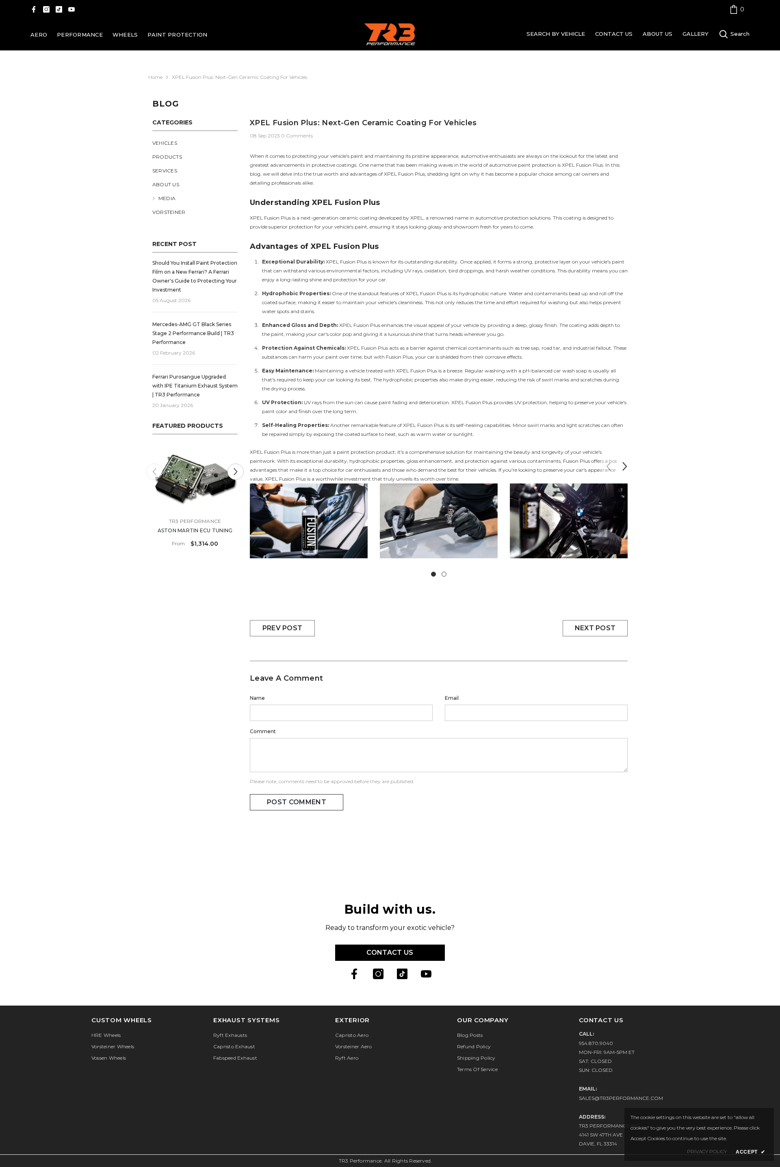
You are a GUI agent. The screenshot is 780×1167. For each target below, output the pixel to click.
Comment (263, 731)
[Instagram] (46, 9)
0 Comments (297, 136)
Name (257, 698)
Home (155, 77)
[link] (737, 9)
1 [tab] (433, 574)
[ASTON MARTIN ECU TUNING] (195, 478)
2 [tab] (444, 574)
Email (452, 698)
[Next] (236, 472)
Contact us (389, 952)
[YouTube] (71, 9)
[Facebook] (33, 9)
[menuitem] (195, 143)
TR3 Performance (195, 521)
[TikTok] (59, 9)
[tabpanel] (309, 526)
